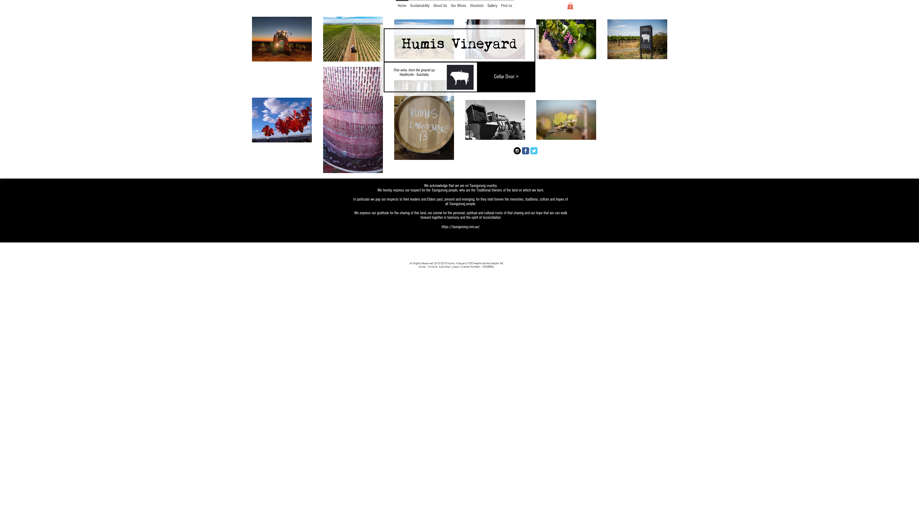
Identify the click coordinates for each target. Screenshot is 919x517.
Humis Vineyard (459, 44)
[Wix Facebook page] (525, 150)
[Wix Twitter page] (534, 150)
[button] (570, 5)
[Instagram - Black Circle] (517, 150)
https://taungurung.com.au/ (461, 227)
